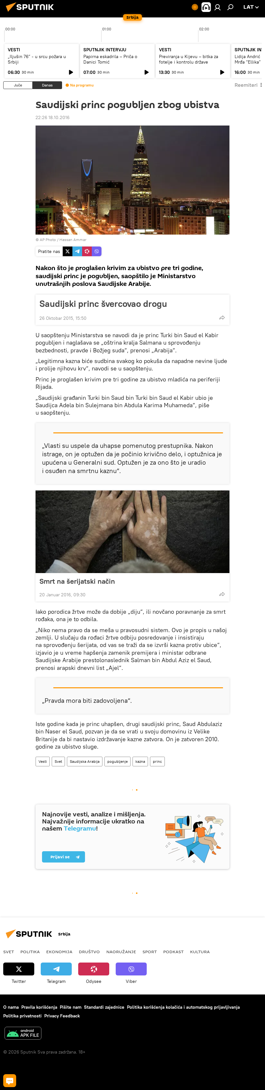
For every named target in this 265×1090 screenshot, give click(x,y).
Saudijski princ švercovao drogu (103, 303)
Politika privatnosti (22, 1016)
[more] (222, 317)
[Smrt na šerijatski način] (132, 531)
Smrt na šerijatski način (77, 581)
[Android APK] (23, 1034)
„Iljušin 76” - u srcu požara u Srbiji (37, 59)
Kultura (200, 951)
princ (157, 761)
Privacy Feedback (62, 1016)
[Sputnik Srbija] (31, 12)
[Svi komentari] (9, 1080)
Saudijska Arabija (85, 761)
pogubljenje (117, 761)
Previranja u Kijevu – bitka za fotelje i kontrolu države (188, 59)
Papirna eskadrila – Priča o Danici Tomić (110, 59)
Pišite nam (70, 1007)
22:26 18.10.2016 (52, 117)
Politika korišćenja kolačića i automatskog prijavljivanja (183, 1007)
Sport (150, 951)
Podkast (173, 951)
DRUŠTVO (89, 951)
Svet (58, 761)
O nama (11, 1007)
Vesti (42, 761)
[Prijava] (217, 7)
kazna (140, 761)
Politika (30, 951)
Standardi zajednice (104, 1007)
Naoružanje (121, 951)
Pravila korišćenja (39, 1007)
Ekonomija (59, 951)
